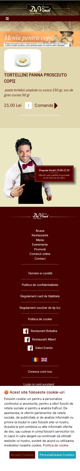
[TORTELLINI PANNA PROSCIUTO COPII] (22, 60)
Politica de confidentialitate (40, 285)
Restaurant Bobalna (44, 331)
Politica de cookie (40, 319)
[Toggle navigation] (7, 18)
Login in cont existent (38, 385)
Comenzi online (40, 254)
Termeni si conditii (40, 273)
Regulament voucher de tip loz (40, 308)
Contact (40, 258)
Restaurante (40, 235)
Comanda (44, 105)
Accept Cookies (22, 455)
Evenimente (40, 244)
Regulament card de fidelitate (40, 296)
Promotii (40, 249)
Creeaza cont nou (40, 371)
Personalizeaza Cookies (57, 455)
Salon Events (44, 348)
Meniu (40, 240)
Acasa (40, 231)
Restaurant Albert (44, 339)
